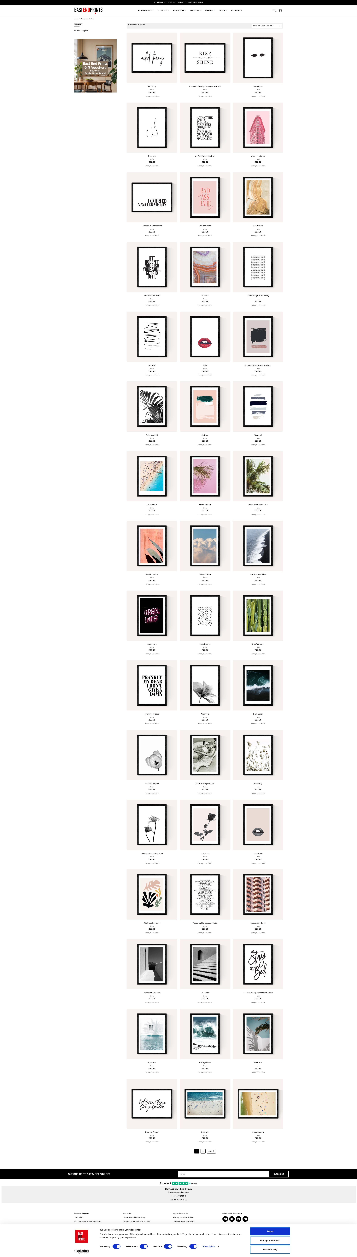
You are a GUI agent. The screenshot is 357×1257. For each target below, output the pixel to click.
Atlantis (205, 296)
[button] (274, 10)
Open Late (152, 644)
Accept (270, 1231)
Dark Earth (258, 714)
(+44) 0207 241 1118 (178, 1196)
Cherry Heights (258, 156)
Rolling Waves (205, 1062)
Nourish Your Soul (152, 296)
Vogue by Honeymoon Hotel (205, 923)
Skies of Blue (205, 574)
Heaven (152, 365)
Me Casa (258, 1062)
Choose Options (152, 78)
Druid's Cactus (258, 644)
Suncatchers (258, 1132)
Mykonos (152, 1062)
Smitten (205, 435)
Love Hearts (205, 644)
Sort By (256, 26)
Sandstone (258, 226)
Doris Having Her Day (205, 784)
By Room (194, 10)
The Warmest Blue (258, 574)
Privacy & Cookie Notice (183, 1217)
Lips (205, 365)
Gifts (222, 10)
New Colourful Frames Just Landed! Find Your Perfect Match (178, 2)
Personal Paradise (152, 993)
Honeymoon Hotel (152, 96)
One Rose (205, 853)
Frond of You (205, 505)
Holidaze (205, 993)
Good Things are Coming (258, 296)
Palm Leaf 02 (152, 435)
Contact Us (79, 1217)
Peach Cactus (152, 574)
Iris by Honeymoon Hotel (152, 853)
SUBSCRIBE (279, 1174)
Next (210, 1151)
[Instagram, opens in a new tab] (225, 1219)
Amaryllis (205, 714)
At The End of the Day (205, 156)
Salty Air (205, 1132)
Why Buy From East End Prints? (136, 1221)
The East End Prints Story (134, 1217)
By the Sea (152, 505)
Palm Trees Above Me (258, 505)
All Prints (236, 10)
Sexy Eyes (258, 86)
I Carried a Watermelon (152, 226)
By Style (162, 10)
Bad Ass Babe (205, 226)
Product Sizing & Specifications (87, 1221)
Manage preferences (270, 1240)
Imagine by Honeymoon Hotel (258, 365)
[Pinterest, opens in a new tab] (238, 1219)
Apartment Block (258, 923)
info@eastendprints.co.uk (178, 1192)
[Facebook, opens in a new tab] (232, 1219)
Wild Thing (152, 86)
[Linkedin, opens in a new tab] (245, 1219)
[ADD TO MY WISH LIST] (172, 37)
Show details (208, 1246)
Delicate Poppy (152, 784)
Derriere (152, 156)
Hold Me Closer (152, 1132)
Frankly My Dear (152, 714)
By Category (145, 10)
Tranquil (258, 435)
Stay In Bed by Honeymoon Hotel (258, 993)
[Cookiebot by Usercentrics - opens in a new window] (81, 1251)
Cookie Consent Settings (183, 1221)
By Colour (178, 10)
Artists (209, 10)
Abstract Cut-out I (152, 923)
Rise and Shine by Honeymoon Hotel (205, 86)
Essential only (270, 1249)
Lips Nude (258, 853)
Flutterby (258, 784)
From (152, 91)
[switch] (144, 1246)
